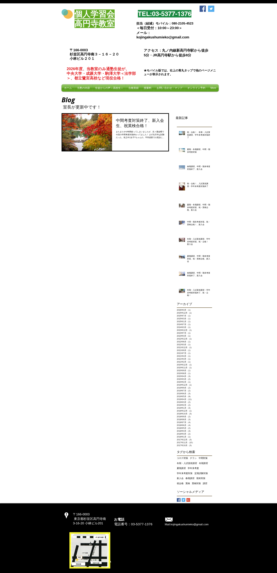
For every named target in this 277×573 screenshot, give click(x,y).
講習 (205, 483)
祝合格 (180, 483)
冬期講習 (203, 463)
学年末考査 (193, 468)
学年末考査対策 (185, 473)
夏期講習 (181, 468)
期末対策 (200, 478)
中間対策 (203, 458)
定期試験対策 (201, 473)
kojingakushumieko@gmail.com (190, 524)
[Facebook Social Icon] (203, 9)
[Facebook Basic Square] (178, 500)
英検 (187, 483)
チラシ (193, 458)
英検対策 (196, 483)
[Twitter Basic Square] (183, 500)
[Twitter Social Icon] (211, 9)
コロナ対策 (182, 458)
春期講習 (189, 478)
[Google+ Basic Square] (188, 500)
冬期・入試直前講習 (187, 463)
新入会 (180, 478)
